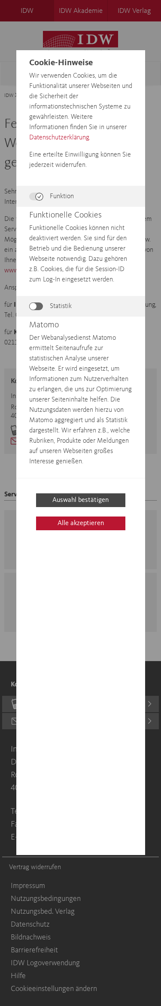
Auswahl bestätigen (80, 500)
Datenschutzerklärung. (59, 137)
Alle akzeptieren (81, 523)
